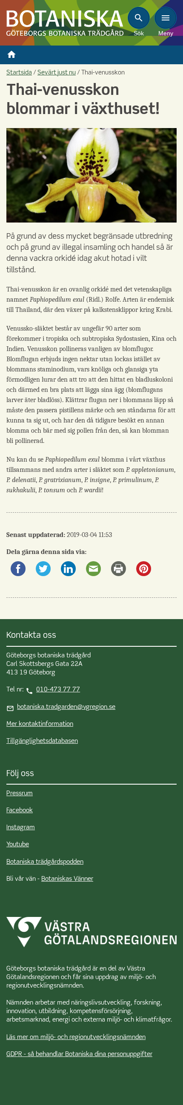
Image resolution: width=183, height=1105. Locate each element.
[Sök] (139, 18)
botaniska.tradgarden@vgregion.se (66, 707)
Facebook (19, 811)
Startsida (19, 73)
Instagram (20, 828)
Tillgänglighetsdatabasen (42, 741)
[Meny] (165, 18)
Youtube (17, 845)
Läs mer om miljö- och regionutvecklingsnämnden (76, 1037)
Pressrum (19, 794)
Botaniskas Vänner (67, 879)
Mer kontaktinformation (39, 724)
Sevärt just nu (56, 73)
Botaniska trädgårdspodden (44, 862)
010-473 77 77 (58, 690)
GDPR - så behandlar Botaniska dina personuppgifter (79, 1054)
